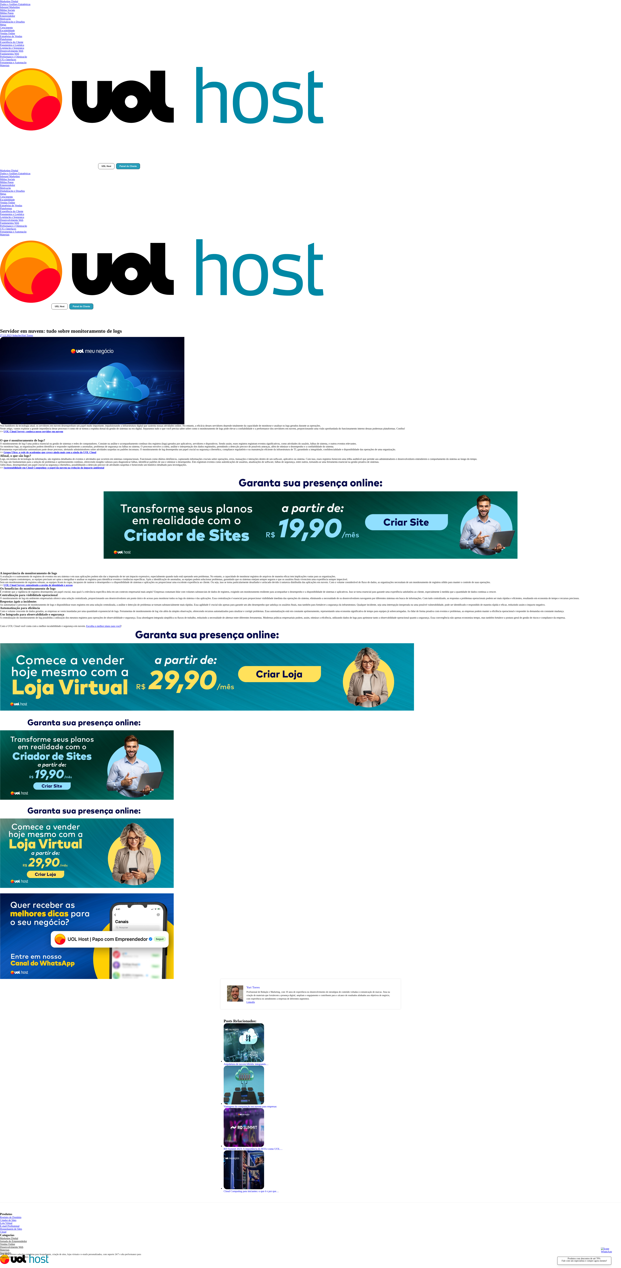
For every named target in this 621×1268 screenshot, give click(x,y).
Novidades (5, 1253)
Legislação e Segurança (12, 48)
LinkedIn (250, 1002)
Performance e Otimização (13, 56)
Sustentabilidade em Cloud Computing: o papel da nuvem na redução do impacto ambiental (54, 467)
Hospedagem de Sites (11, 1229)
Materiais (4, 65)
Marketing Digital (9, 1)
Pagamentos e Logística (12, 45)
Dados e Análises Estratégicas (15, 4)
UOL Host (106, 166)
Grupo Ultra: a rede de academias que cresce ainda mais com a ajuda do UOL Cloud (50, 452)
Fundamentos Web (9, 53)
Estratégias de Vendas (11, 36)
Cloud (3, 1231)
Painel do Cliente (128, 166)
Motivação (5, 18)
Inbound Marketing (10, 7)
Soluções (17, 335)
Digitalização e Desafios (12, 21)
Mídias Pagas (7, 13)
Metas (3, 24)
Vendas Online (7, 33)
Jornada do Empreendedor (13, 1241)
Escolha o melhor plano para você (103, 626)
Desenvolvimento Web (11, 50)
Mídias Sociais (7, 10)
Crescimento (6, 27)
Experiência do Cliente (11, 42)
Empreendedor (7, 16)
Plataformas (6, 39)
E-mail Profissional (9, 1226)
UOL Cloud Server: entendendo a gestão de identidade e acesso (38, 585)
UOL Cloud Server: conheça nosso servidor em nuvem (33, 431)
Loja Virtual (6, 1223)
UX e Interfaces (8, 59)
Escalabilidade (7, 30)
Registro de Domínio (10, 1217)
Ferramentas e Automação (13, 62)
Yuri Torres (27, 335)
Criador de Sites (8, 1220)
